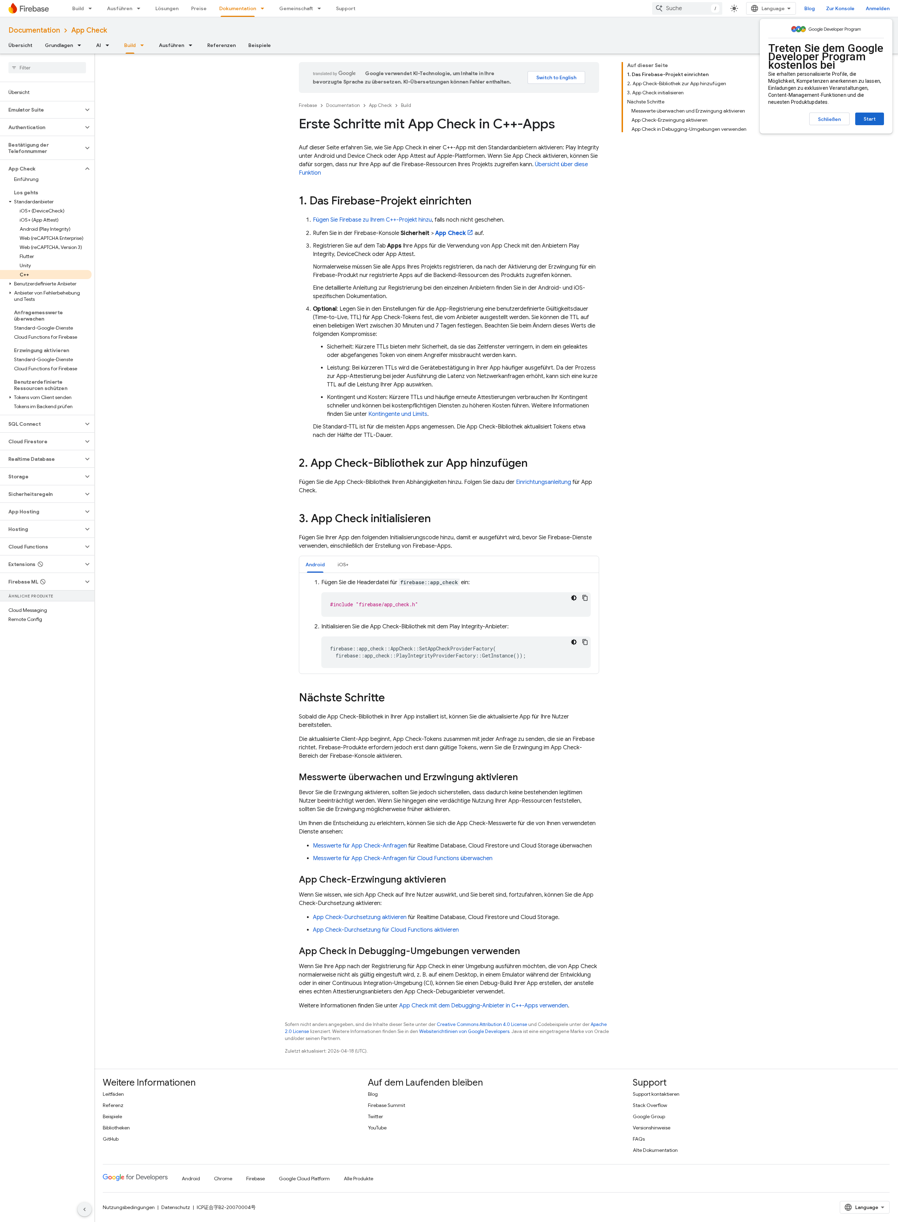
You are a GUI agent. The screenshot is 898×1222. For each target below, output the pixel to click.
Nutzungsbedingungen (129, 1207)
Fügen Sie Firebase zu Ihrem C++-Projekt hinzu (372, 219)
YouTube (377, 1128)
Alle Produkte (358, 1178)
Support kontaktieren (656, 1094)
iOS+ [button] (343, 564)
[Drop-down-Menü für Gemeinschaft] (321, 8)
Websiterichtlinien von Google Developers (464, 1031)
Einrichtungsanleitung (543, 482)
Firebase (308, 105)
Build (78, 8)
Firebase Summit (386, 1105)
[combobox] (687, 8)
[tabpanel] (449, 623)
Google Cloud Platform (304, 1178)
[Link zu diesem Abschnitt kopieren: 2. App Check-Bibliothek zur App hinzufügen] (535, 464)
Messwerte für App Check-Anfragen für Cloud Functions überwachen (402, 858)
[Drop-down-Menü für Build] (92, 8)
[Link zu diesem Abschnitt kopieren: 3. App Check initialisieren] (438, 519)
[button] (41, 109)
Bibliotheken (116, 1128)
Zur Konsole (840, 8)
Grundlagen (59, 45)
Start (870, 119)
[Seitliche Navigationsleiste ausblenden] (85, 1209)
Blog (809, 8)
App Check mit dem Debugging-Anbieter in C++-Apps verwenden (483, 1005)
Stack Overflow (650, 1105)
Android (191, 1178)
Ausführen (119, 8)
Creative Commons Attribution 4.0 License (482, 1024)
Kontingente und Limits (397, 414)
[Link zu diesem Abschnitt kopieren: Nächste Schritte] (392, 698)
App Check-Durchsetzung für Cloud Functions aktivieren (386, 929)
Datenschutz (175, 1207)
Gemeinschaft (296, 8)
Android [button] (315, 564)
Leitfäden (113, 1094)
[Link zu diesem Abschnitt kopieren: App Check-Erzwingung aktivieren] (453, 880)
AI (98, 45)
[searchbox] (47, 67)
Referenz (113, 1105)
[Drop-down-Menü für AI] (109, 45)
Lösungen (167, 8)
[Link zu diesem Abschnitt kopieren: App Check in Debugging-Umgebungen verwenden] (527, 951)
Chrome (223, 1178)
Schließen (829, 119)
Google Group (649, 1116)
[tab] (315, 564)
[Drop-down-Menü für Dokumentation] (264, 8)
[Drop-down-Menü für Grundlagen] (81, 45)
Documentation (34, 30)
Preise (199, 8)
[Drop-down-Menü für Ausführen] (140, 8)
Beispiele (259, 45)
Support (345, 8)
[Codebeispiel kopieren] (585, 597)
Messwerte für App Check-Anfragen (360, 845)
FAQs (639, 1139)
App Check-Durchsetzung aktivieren (360, 917)
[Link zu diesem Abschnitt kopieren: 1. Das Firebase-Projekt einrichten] (478, 201)
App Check (89, 30)
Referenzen (221, 45)
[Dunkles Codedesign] (573, 597)
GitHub (111, 1139)
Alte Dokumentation (655, 1150)
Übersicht (20, 45)
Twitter (375, 1116)
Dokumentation (237, 8)
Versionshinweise (651, 1128)
